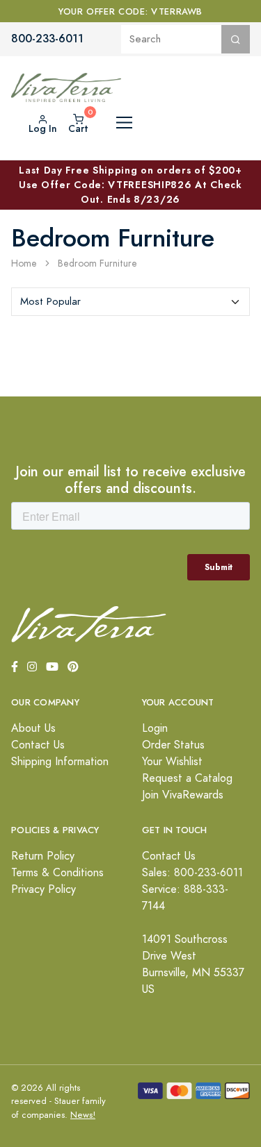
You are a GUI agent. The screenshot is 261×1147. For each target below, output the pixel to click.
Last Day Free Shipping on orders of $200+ (130, 184)
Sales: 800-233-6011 (192, 872)
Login (155, 728)
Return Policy (42, 856)
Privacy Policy (43, 889)
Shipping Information (60, 761)
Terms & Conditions (57, 872)
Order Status (173, 745)
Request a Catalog (187, 778)
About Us (33, 728)
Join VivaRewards (182, 795)
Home (24, 263)
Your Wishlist (172, 761)
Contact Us (38, 745)
